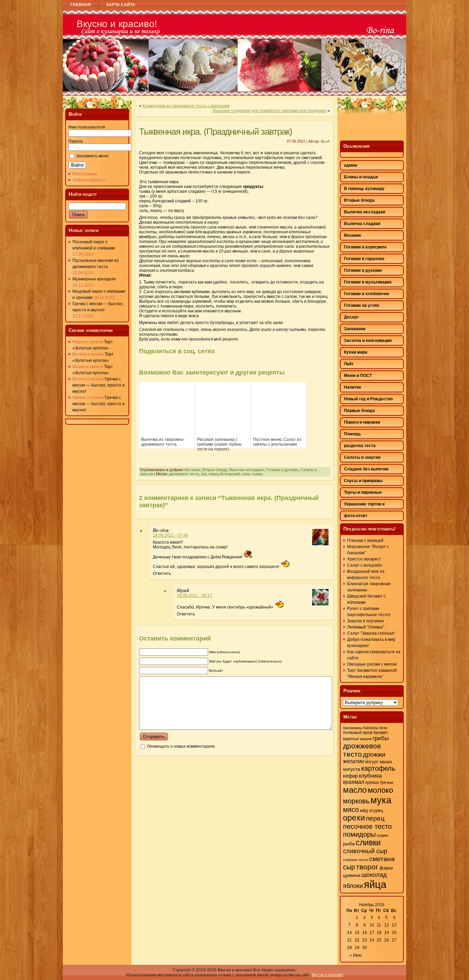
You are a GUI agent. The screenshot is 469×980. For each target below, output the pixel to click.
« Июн (356, 955)
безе (383, 728)
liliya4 (325, 141)
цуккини (352, 875)
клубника (370, 775)
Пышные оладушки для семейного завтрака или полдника (270, 110)
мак (390, 782)
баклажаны (352, 728)
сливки (368, 842)
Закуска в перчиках (365, 621)
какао (386, 761)
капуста (351, 769)
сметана (382, 858)
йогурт (372, 761)
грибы (381, 738)
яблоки (353, 885)
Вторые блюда (214, 470)
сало (246, 474)
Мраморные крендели (94, 279)
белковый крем (357, 732)
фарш (386, 867)
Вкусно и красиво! (117, 24)
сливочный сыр (365, 851)
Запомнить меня (92, 156)
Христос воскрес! (363, 559)
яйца (375, 884)
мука (380, 800)
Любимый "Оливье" (365, 627)
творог (367, 867)
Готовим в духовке (282, 470)
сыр (349, 867)
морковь (356, 801)
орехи (354, 818)
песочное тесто (367, 826)
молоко (380, 790)
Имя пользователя (86, 127)
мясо (351, 809)
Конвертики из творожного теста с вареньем (185, 105)
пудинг (382, 835)
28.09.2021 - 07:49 (170, 535)
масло (355, 789)
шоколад (374, 874)
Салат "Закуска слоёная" (371, 633)
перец (375, 818)
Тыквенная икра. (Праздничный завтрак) (215, 131)
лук (204, 474)
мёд (364, 810)
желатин (353, 761)
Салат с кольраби (364, 565)
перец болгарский (224, 474)
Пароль (75, 141)
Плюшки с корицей (365, 540)
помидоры (359, 834)
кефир (350, 776)
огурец (376, 810)
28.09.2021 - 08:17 (194, 595)
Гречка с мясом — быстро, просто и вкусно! (98, 385)
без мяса (192, 470)
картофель (378, 768)
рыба (349, 843)
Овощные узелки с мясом (372, 664)
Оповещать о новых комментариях (181, 746)
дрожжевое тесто (184, 474)
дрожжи (374, 754)
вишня (365, 739)
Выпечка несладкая (246, 470)
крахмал (353, 782)
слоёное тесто (355, 860)
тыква (257, 474)
